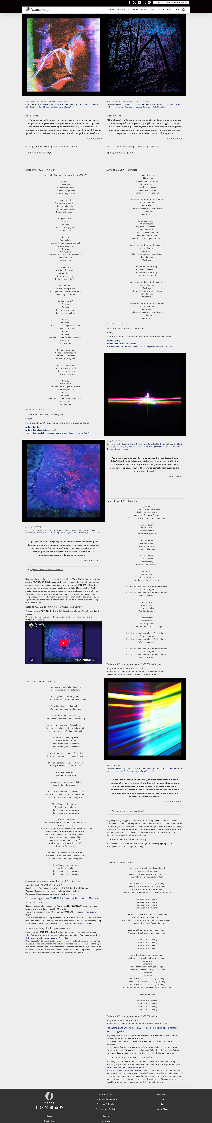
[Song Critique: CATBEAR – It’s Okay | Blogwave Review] (63, 55)
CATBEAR (78, 104)
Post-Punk (38, 533)
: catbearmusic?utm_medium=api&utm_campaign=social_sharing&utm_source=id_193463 (58, 431)
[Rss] (61, 1107)
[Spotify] (51, 1107)
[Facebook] (36, 1107)
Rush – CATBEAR (113, 765)
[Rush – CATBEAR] (145, 719)
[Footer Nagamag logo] (49, 1092)
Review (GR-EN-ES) (51, 533)
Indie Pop (87, 104)
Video (67, 530)
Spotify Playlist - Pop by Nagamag (166, 446)
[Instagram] (41, 1107)
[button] (183, 10)
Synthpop (65, 107)
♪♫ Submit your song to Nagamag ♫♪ (170, 2)
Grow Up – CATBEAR (33, 527)
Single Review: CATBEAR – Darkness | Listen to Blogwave (128, 101)
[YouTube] (56, 1107)
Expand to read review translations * (46, 569)
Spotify (56, 104)
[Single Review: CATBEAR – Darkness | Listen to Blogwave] (145, 55)
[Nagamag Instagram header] (145, 2)
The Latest (64, 104)
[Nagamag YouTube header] (140, 2)
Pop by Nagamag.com (138, 444)
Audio (37, 104)
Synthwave (147, 107)
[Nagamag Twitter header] (135, 2)
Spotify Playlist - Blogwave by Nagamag (45, 107)
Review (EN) (147, 446)
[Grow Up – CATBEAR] (63, 481)
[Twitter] (46, 1107)
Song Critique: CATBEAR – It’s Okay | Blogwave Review (46, 101)
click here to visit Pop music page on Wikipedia (46, 938)
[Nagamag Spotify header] (150, 2)
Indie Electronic (135, 446)
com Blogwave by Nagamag (117, 446)
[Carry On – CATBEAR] (145, 394)
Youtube (74, 530)
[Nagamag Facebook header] (130, 2)
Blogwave (44, 104)
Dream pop (169, 104)
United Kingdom (76, 107)
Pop (41, 530)
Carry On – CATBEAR (115, 441)
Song (51, 104)
